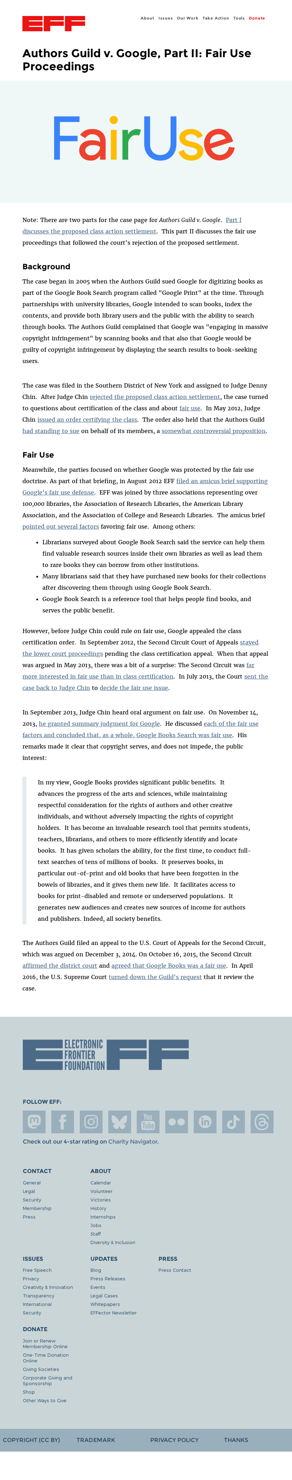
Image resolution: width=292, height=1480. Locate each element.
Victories (100, 1199)
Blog (95, 1270)
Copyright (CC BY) (31, 1440)
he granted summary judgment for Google (99, 723)
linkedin (205, 1122)
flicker (176, 1122)
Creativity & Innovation (48, 1287)
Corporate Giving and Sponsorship (47, 1380)
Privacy (31, 1278)
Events (97, 1287)
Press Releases (107, 1278)
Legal (29, 1191)
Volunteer (101, 1191)
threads (262, 1122)
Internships (103, 1216)
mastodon (34, 1122)
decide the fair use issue (134, 687)
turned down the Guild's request (155, 977)
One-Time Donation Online (46, 1357)
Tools (239, 18)
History (98, 1208)
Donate (257, 18)
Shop (29, 1391)
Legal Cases (104, 1295)
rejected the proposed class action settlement (155, 396)
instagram (91, 1122)
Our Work (187, 18)
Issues (165, 18)
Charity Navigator (132, 1141)
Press (29, 1216)
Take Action (216, 18)
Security (32, 1199)
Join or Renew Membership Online (45, 1343)
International (37, 1304)
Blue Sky (119, 1122)
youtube (148, 1122)
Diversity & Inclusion (112, 1242)
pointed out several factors (60, 526)
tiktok (233, 1122)
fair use (189, 408)
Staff (95, 1233)
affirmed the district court (59, 965)
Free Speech (37, 1270)
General (32, 1182)
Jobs (95, 1225)
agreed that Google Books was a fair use (168, 965)
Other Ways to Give (45, 1400)
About (147, 18)
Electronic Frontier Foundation (53, 24)
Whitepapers (105, 1304)
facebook (62, 1122)
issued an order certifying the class (87, 419)
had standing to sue (50, 430)
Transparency (38, 1295)
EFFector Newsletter (113, 1312)
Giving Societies (41, 1369)
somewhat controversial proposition (214, 430)
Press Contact (174, 1270)
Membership (37, 1208)
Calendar (100, 1182)
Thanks (236, 1440)
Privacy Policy (174, 1440)
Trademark (96, 1440)
